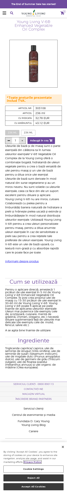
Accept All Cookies (33, 486)
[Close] (63, 447)
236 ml (28, 132)
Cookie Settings (33, 469)
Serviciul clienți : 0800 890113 (33, 384)
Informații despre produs (22, 261)
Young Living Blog (33, 425)
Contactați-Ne (33, 389)
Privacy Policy (32, 462)
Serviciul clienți (33, 408)
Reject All (33, 477)
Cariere (33, 431)
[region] (33, 467)
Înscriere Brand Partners (33, 399)
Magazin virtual (33, 394)
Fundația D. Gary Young (33, 421)
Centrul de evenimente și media (33, 415)
